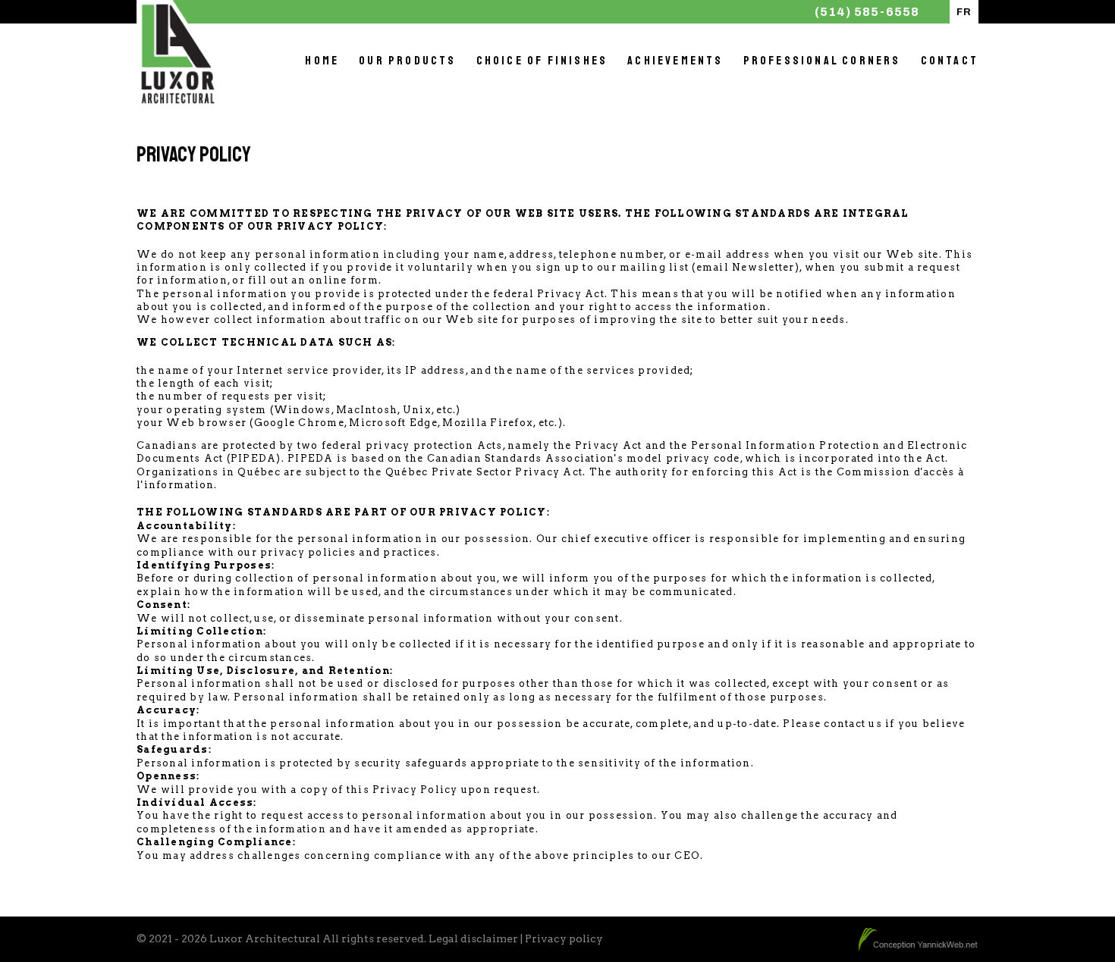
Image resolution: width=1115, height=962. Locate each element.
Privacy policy (564, 938)
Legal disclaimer (473, 938)
